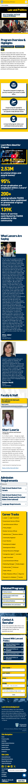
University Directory (5, 757)
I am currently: (7, 688)
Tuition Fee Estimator (6, 763)
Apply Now (3, 741)
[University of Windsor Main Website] (21, 725)
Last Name (6, 673)
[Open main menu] (26, 2)
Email (4, 678)
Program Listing (5, 739)
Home (2, 736)
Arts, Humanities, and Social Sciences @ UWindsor (11, 15)
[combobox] (6, 685)
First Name (6, 667)
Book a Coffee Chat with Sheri (10, 468)
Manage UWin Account (6, 761)
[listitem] (14, 405)
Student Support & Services (7, 743)
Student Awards (5, 745)
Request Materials (5, 749)
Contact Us (3, 751)
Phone (4, 683)
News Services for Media (7, 759)
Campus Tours (4, 747)
